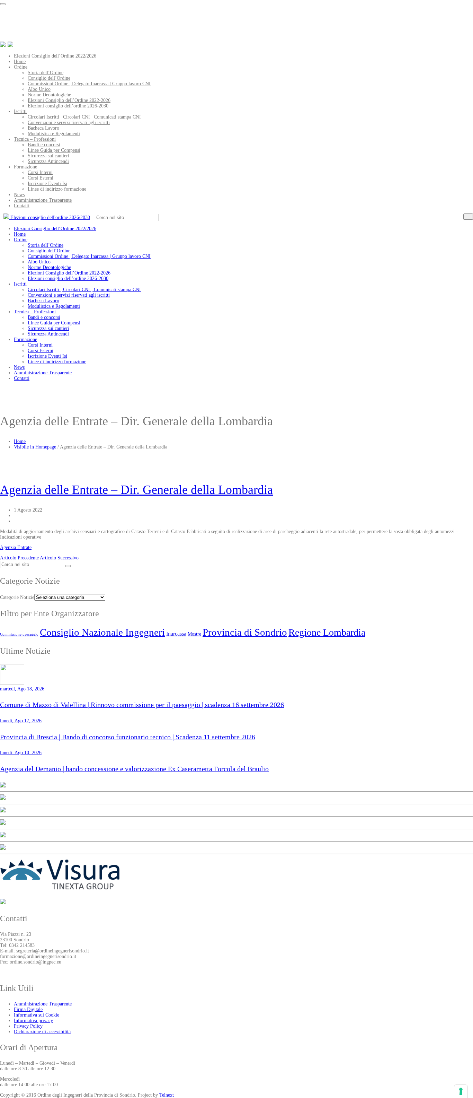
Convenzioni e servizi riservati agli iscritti (69, 122)
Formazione (25, 166)
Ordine (20, 67)
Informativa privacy (33, 1020)
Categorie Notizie (17, 597)
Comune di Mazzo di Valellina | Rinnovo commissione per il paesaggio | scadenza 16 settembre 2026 (142, 704)
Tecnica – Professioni (35, 139)
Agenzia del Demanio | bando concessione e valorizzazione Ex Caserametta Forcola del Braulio (134, 769)
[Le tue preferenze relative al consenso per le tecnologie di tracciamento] (460, 1091)
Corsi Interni (40, 172)
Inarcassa (176, 633)
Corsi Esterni (40, 178)
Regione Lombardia (326, 632)
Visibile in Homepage (35, 447)
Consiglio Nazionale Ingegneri (102, 632)
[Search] (468, 217)
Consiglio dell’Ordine (49, 78)
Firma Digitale (28, 1009)
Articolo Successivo (59, 557)
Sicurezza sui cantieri (48, 155)
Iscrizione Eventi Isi (47, 183)
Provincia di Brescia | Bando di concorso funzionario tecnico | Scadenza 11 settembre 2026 (127, 737)
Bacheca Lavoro (43, 128)
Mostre (194, 634)
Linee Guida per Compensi (54, 150)
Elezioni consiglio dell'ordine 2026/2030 (49, 217)
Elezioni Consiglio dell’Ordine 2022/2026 (55, 56)
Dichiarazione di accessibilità (42, 1031)
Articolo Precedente (19, 557)
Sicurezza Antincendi (48, 161)
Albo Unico (39, 89)
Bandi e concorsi (44, 144)
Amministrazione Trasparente (43, 200)
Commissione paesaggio (19, 634)
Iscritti (20, 111)
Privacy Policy (28, 1026)
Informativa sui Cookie (36, 1015)
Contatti (21, 205)
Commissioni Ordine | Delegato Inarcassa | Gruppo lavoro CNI (89, 83)
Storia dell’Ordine (45, 72)
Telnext (166, 1095)
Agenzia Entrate (16, 547)
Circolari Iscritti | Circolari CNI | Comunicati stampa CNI (84, 117)
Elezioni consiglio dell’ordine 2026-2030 (68, 105)
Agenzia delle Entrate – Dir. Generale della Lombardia (136, 490)
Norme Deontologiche (49, 94)
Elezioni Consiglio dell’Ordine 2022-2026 (69, 100)
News (19, 194)
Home (20, 61)
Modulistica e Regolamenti (54, 133)
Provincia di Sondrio (245, 632)
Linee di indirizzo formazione (57, 189)
